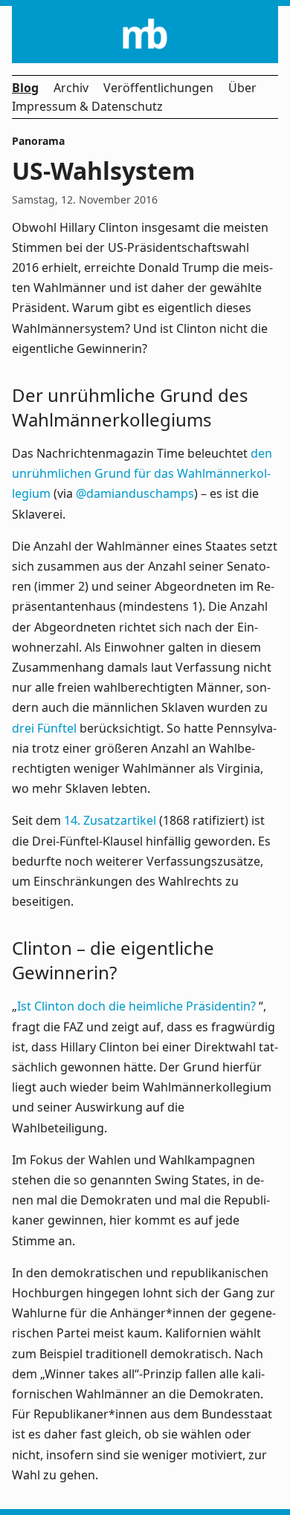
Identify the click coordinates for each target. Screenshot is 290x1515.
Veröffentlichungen (158, 88)
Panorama (38, 141)
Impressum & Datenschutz (87, 106)
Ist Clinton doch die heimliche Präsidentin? (138, 1006)
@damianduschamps (135, 493)
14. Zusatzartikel (110, 820)
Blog (25, 88)
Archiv (71, 88)
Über (242, 88)
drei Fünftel (44, 728)
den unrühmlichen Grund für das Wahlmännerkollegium (142, 473)
